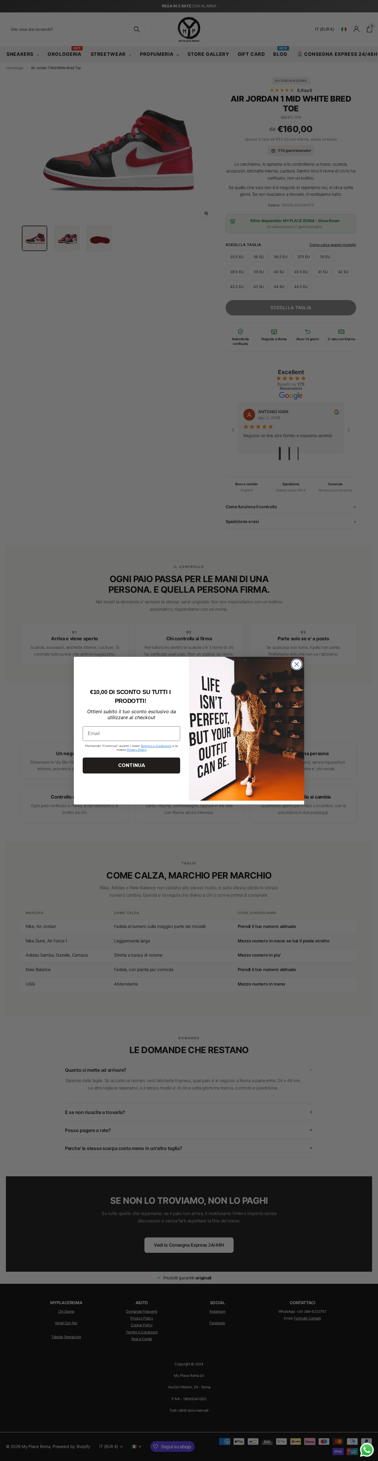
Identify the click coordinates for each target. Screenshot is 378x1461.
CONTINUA (131, 765)
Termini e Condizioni (156, 746)
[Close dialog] (296, 664)
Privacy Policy (136, 750)
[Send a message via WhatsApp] (367, 1450)
